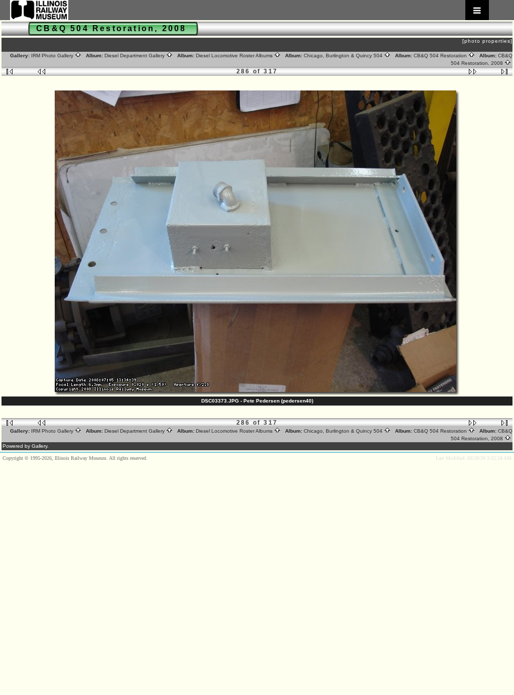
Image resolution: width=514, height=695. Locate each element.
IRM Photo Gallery (53, 55)
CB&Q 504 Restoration (441, 55)
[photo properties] (487, 41)
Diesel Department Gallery (135, 55)
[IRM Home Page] (249, 10)
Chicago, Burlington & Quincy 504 (344, 55)
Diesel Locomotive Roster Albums (235, 55)
